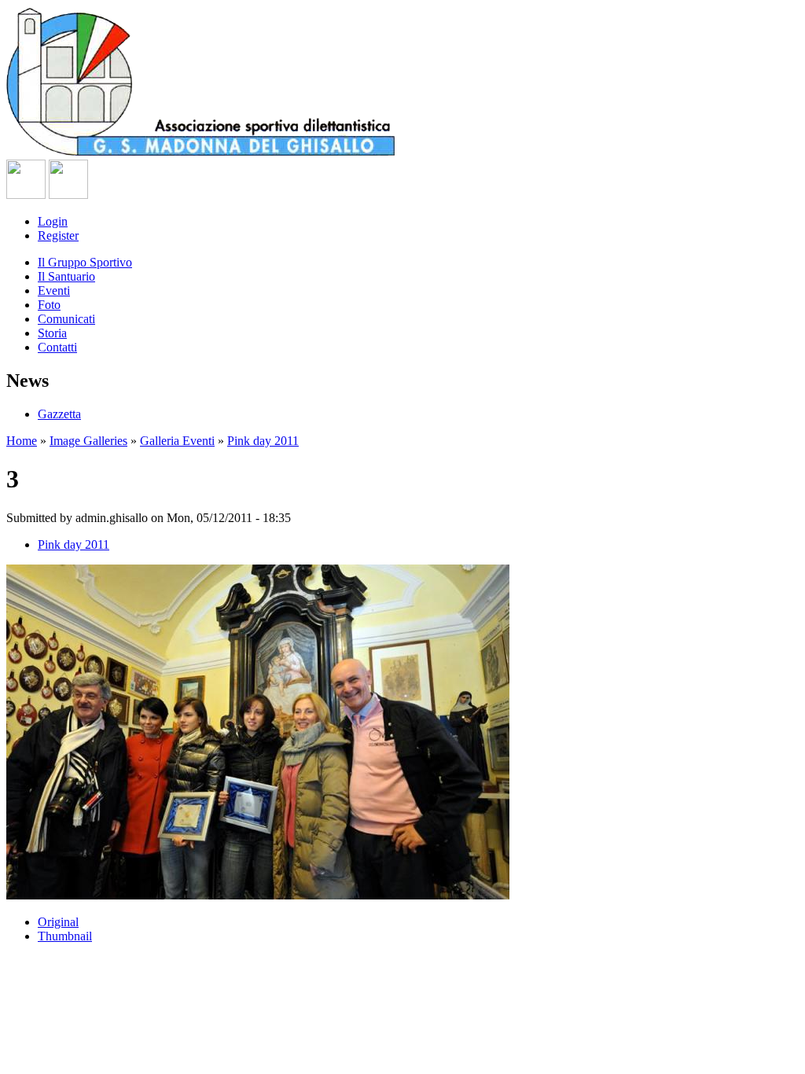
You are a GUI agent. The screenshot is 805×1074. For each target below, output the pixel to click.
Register (58, 235)
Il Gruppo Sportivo (85, 262)
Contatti (57, 347)
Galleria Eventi (177, 440)
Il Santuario (66, 276)
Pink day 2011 (263, 440)
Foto (49, 304)
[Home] (203, 152)
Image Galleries (88, 440)
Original (58, 922)
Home (21, 440)
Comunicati (66, 319)
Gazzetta (59, 414)
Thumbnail (65, 936)
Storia (52, 333)
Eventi (54, 290)
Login (53, 221)
